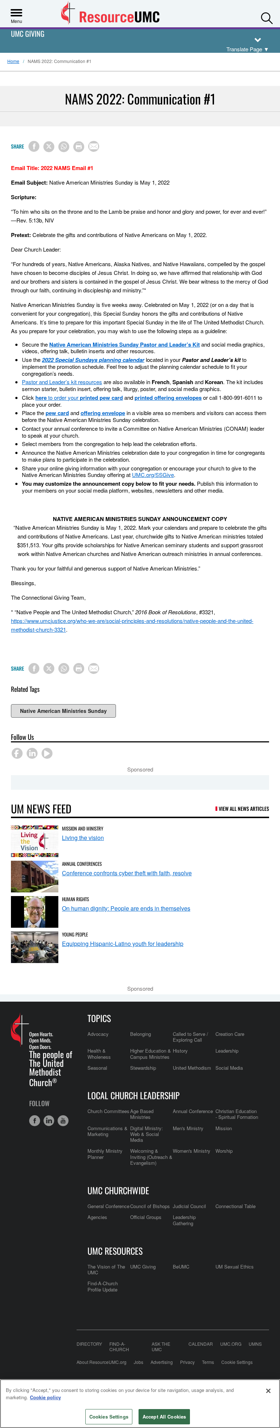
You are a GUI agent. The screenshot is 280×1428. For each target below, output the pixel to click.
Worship (224, 1150)
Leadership (226, 1050)
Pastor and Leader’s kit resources (62, 382)
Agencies (97, 1217)
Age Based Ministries (141, 1114)
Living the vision (83, 837)
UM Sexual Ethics (234, 1266)
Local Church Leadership (134, 1095)
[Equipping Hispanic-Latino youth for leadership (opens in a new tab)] (34, 947)
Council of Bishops (150, 1206)
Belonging (140, 1033)
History (180, 1050)
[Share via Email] (93, 146)
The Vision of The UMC (106, 1269)
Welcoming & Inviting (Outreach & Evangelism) (151, 1156)
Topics (99, 1018)
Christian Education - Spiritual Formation (236, 1114)
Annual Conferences (82, 863)
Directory (89, 1344)
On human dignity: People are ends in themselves (126, 908)
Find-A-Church (119, 1346)
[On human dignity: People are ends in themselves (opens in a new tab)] (34, 912)
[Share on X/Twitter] (48, 146)
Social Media (229, 1067)
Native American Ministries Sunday (63, 710)
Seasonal (97, 1067)
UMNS (255, 1344)
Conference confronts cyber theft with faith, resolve (127, 873)
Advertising (162, 1362)
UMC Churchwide (118, 1190)
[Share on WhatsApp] (63, 146)
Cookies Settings (108, 1416)
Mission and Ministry (82, 828)
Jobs (138, 1362)
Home (13, 61)
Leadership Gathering (184, 1220)
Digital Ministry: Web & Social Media (146, 1134)
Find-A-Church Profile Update (103, 1286)
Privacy (187, 1362)
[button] (267, 16)
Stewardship (143, 1067)
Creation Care (229, 1033)
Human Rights (75, 899)
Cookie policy (45, 1397)
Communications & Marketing (108, 1131)
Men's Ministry (188, 1128)
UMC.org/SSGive (153, 474)
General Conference (108, 1206)
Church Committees (108, 1111)
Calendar (200, 1344)
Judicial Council (189, 1206)
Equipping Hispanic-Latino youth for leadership (122, 943)
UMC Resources (115, 1250)
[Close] (268, 1391)
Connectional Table (235, 1206)
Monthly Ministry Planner (105, 1153)
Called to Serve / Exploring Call (190, 1036)
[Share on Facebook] (33, 146)
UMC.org (230, 1344)
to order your (79, 397)
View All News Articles (244, 808)
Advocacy (98, 1033)
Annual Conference (193, 1111)
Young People (75, 934)
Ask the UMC (161, 1346)
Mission (223, 1128)
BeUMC (181, 1266)
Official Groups (146, 1217)
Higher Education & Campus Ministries (150, 1053)
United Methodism (192, 1067)
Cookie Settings (237, 1362)
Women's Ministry (191, 1150)
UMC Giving (27, 34)
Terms (208, 1362)
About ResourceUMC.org (102, 1362)
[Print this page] (78, 146)
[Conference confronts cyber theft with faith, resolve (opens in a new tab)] (34, 876)
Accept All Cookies (164, 1416)
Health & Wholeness (99, 1053)
